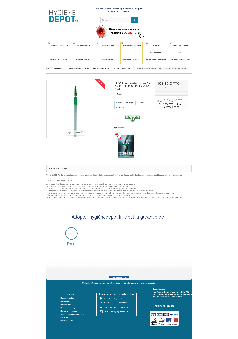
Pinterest (120, 107)
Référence (118, 94)
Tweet (120, 103)
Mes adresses (65, 305)
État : (116, 98)
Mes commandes (67, 298)
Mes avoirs (64, 301)
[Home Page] (48, 68)
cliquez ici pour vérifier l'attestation (143, 283)
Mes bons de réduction (69, 311)
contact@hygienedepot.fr (119, 312)
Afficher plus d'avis (119, 277)
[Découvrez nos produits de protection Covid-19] (119, 31)
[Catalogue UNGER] (124, 145)
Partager (130, 103)
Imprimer (121, 128)
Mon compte (67, 294)
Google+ (142, 103)
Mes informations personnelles (72, 308)
